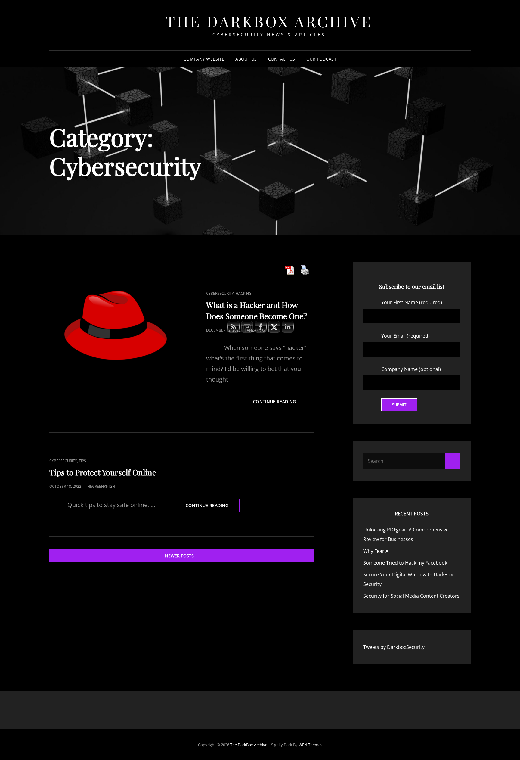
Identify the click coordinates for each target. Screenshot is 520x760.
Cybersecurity (220, 293)
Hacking (244, 293)
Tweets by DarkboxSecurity (394, 647)
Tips (82, 460)
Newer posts (179, 556)
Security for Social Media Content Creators (411, 596)
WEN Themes (310, 744)
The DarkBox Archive (269, 21)
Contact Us (281, 59)
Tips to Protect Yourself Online (102, 472)
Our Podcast (321, 59)
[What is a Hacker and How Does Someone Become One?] (115, 325)
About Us (246, 59)
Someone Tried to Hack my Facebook (405, 562)
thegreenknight (101, 486)
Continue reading (213, 507)
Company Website (204, 59)
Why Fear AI (376, 551)
